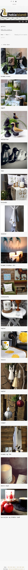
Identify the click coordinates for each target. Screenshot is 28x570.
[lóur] (14, 155)
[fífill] (14, 344)
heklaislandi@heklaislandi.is (17, 569)
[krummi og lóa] (14, 439)
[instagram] (13, 1)
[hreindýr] (14, 187)
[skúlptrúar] (14, 124)
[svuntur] (14, 218)
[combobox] (6, 29)
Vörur (7, 34)
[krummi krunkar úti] (14, 250)
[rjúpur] (14, 407)
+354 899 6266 (20, 567)
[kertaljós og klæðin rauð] (14, 502)
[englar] (14, 313)
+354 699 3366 (11, 567)
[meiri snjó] (14, 470)
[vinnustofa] (14, 281)
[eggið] (14, 92)
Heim (2, 34)
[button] (26, 21)
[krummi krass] (14, 61)
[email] (15, 1)
